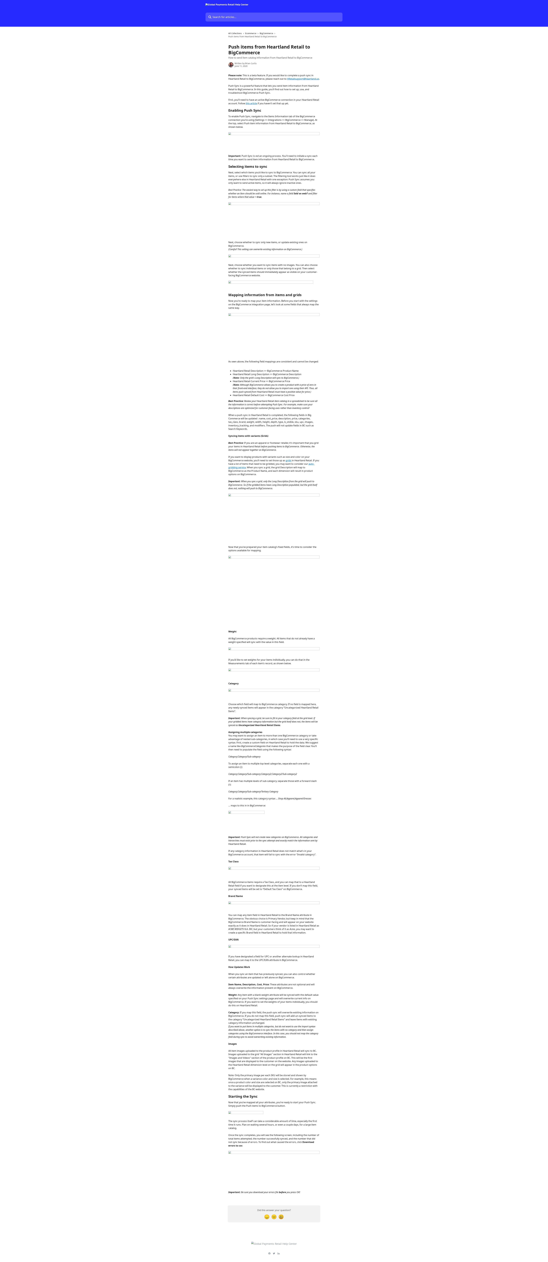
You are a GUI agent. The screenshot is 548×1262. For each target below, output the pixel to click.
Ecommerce (250, 33)
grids (288, 460)
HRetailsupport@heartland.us (303, 78)
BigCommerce (266, 33)
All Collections (235, 33)
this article (251, 103)
